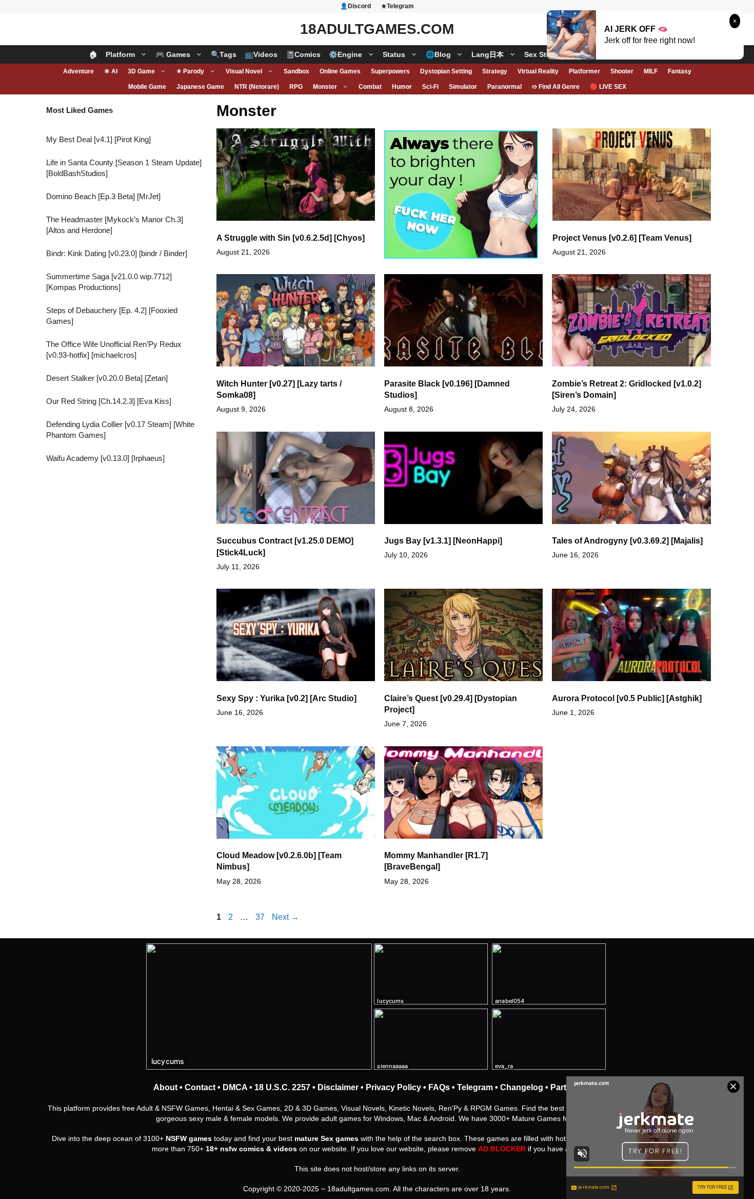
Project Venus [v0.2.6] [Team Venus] (621, 238)
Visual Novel (244, 71)
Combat (370, 86)
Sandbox (296, 71)
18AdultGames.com (377, 29)
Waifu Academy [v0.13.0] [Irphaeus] (105, 458)
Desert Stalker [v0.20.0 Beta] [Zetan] (107, 378)
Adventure (78, 71)
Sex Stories (544, 54)
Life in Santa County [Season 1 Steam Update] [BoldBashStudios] (124, 168)
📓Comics (303, 54)
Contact (200, 1087)
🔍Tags (223, 54)
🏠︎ (93, 54)
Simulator (463, 86)
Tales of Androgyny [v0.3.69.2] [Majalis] (627, 540)
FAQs (439, 1087)
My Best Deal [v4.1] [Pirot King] (98, 139)
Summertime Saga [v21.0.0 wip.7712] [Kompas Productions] (109, 282)
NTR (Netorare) (256, 86)
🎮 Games (172, 54)
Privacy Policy (393, 1087)
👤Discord (355, 6)
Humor (402, 86)
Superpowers (390, 71)
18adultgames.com (358, 1189)
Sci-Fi (430, 86)
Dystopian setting (446, 71)
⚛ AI (110, 71)
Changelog (521, 1087)
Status (394, 54)
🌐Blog (438, 54)
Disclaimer (338, 1087)
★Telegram (397, 6)
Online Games (340, 71)
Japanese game (200, 86)
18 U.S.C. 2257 (282, 1087)
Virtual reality (538, 71)
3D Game (141, 71)
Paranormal (504, 86)
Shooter (621, 71)
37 (261, 917)
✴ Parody (190, 71)
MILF (651, 71)
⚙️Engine (345, 54)
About (165, 1087)
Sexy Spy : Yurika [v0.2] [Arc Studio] (286, 698)
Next (285, 917)
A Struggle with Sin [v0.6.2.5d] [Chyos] (290, 238)
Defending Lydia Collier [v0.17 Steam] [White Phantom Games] (120, 429)
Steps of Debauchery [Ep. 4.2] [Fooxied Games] (111, 315)
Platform (120, 54)
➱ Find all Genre (556, 86)
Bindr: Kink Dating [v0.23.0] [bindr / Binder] (116, 253)
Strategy (494, 71)
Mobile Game (147, 86)
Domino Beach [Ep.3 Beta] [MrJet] (103, 196)
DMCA (235, 1087)
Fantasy (679, 71)
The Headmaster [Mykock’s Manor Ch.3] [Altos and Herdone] (114, 225)
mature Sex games (326, 1138)
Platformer (584, 71)
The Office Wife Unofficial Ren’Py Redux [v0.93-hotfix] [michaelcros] (114, 349)
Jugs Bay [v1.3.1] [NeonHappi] (443, 540)
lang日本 (487, 54)
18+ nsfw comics (235, 1149)
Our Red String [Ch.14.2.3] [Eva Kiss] (108, 401)
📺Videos (261, 54)
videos (285, 1149)
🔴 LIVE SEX (608, 86)
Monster (325, 86)
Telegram (475, 1087)
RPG (296, 86)
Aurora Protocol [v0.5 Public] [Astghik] (627, 698)
